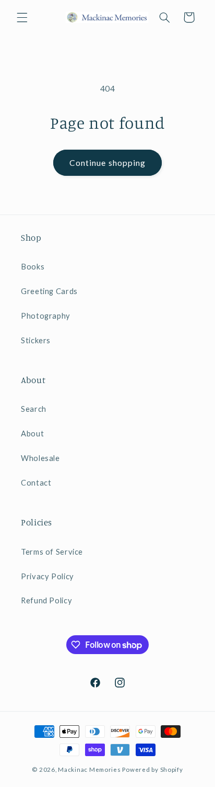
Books (32, 266)
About (32, 433)
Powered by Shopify (152, 769)
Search (33, 408)
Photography (45, 315)
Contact (36, 482)
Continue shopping (107, 162)
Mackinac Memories (89, 769)
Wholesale (40, 458)
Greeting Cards (49, 291)
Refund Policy (46, 600)
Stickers (36, 340)
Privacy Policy (47, 576)
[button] (22, 17)
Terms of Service (52, 551)
